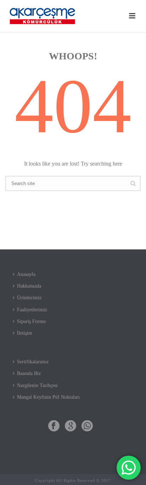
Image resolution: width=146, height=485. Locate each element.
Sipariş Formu (31, 321)
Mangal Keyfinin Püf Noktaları (48, 397)
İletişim (24, 333)
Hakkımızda (29, 286)
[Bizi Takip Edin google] (70, 426)
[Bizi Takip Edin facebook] (54, 426)
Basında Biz (29, 373)
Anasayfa (26, 274)
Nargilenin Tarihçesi (37, 385)
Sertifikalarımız (33, 361)
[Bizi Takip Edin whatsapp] (87, 426)
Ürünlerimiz (29, 297)
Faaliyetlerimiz (32, 309)
